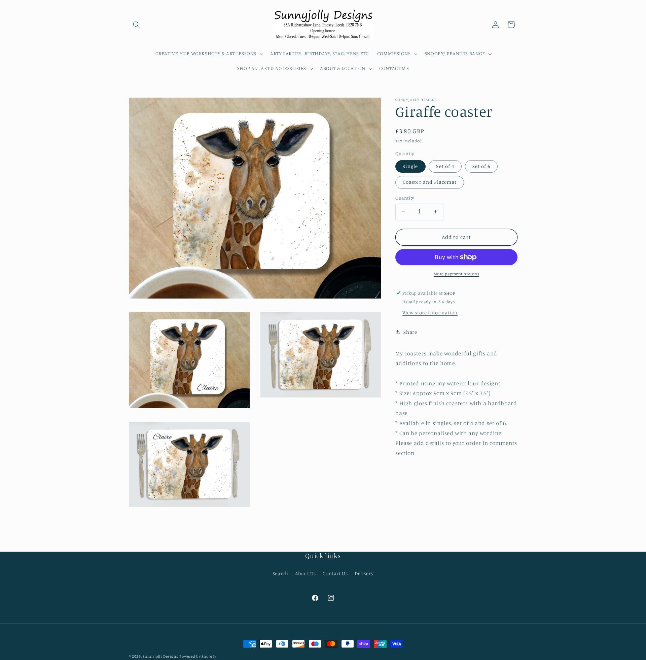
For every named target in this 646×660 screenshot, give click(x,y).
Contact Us (335, 573)
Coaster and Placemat (430, 182)
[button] (136, 24)
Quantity (404, 198)
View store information (430, 312)
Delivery (364, 573)
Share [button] (410, 332)
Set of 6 (481, 166)
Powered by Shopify (197, 656)
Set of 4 (445, 166)
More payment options (456, 273)
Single (410, 166)
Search (280, 573)
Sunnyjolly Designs (160, 656)
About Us (305, 573)
